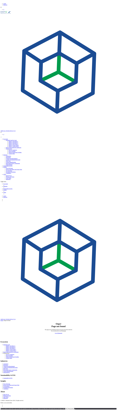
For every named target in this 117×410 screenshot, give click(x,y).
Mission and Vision (10, 176)
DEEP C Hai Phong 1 (13, 141)
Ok (66, 408)
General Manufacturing (11, 162)
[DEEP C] (6, 13)
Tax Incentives (9, 170)
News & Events (9, 168)
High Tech (8, 161)
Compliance (8, 173)
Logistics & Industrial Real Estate (13, 159)
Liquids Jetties (12, 153)
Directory (5, 4)
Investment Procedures (11, 172)
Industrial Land (6, 344)
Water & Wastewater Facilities (15, 152)
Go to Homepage (58, 333)
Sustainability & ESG (7, 165)
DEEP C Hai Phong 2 (13, 142)
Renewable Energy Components (13, 163)
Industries (5, 154)
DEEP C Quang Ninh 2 (14, 146)
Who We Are (9, 175)
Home (2, 320)
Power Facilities (12, 151)
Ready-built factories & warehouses (13, 147)
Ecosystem (5, 139)
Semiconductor (9, 164)
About (4, 174)
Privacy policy (71, 408)
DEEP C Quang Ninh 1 (14, 145)
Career (4, 3)
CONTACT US (12, 130)
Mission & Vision (7, 395)
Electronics (8, 157)
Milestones (8, 179)
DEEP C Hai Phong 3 (13, 143)
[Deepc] (12, 339)
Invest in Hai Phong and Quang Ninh (14, 169)
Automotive (8, 156)
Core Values (8, 178)
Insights (5, 167)
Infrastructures (9, 148)
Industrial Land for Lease (11, 140)
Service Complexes (13, 150)
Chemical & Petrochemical (11, 158)
